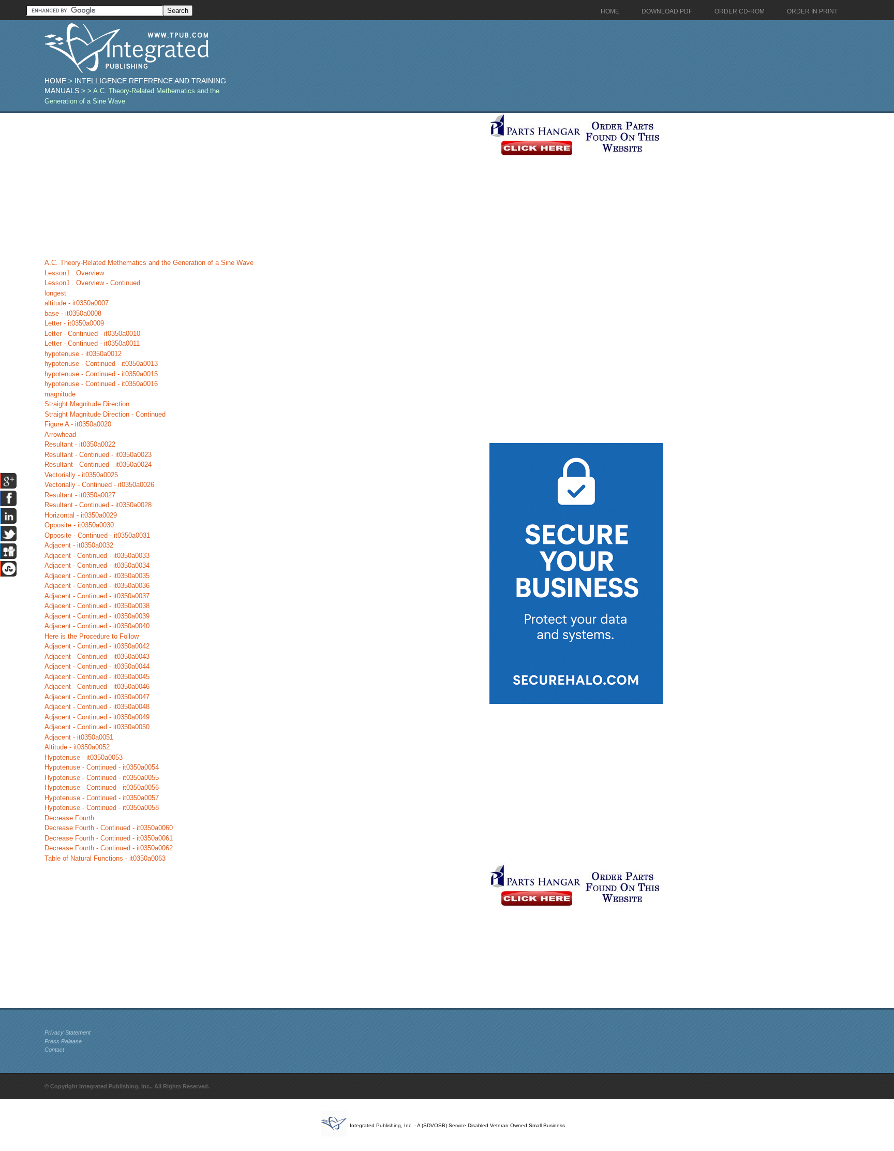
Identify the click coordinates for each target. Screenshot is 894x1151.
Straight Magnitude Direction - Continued (105, 414)
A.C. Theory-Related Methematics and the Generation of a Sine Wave (149, 263)
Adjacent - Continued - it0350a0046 (97, 686)
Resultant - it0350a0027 (79, 495)
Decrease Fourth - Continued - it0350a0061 (108, 838)
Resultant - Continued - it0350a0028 (98, 505)
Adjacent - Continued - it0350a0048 (97, 707)
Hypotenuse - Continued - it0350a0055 (101, 777)
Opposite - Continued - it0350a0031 (97, 535)
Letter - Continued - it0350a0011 (92, 343)
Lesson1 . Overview (74, 273)
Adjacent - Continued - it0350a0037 (97, 596)
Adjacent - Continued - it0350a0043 (97, 656)
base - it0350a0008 (72, 313)
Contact (54, 1049)
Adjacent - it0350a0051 (78, 737)
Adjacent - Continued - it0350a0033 (97, 555)
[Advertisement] (264, 185)
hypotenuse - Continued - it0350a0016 (101, 384)
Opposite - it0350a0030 (79, 525)
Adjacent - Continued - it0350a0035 (97, 576)
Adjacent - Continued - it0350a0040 (97, 626)
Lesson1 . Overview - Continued (92, 283)
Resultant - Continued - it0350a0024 (98, 464)
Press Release (63, 1041)
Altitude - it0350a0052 (77, 747)
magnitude (60, 394)
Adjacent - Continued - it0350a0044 (97, 666)
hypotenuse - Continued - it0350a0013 (101, 363)
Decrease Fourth (69, 818)
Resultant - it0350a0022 (79, 444)
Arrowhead (60, 434)
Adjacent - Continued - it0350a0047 (97, 697)
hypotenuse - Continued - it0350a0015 (101, 374)
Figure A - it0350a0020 (77, 424)
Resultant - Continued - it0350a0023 (98, 455)
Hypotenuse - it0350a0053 (83, 757)
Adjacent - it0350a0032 (78, 545)
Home (55, 81)
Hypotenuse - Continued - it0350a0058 (101, 807)
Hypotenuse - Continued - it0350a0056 (101, 787)
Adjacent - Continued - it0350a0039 (97, 616)
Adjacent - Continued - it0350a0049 (97, 717)
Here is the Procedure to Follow (91, 636)
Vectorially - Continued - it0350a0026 (99, 485)
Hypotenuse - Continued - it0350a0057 (101, 798)
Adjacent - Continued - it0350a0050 (97, 727)
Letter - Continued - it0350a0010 (92, 333)
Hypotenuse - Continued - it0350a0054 (101, 767)
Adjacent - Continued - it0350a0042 (97, 646)
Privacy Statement (67, 1032)
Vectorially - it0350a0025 (81, 475)
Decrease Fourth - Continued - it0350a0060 (108, 828)
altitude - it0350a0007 (76, 303)
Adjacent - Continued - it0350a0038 (97, 606)
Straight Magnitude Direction (86, 404)
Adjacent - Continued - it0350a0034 (97, 565)
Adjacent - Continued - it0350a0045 (97, 677)
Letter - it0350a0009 (74, 323)
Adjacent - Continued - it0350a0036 (97, 585)
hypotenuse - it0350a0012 (83, 354)
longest (55, 293)
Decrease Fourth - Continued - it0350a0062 (108, 848)
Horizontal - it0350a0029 (80, 515)
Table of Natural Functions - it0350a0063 (105, 858)
